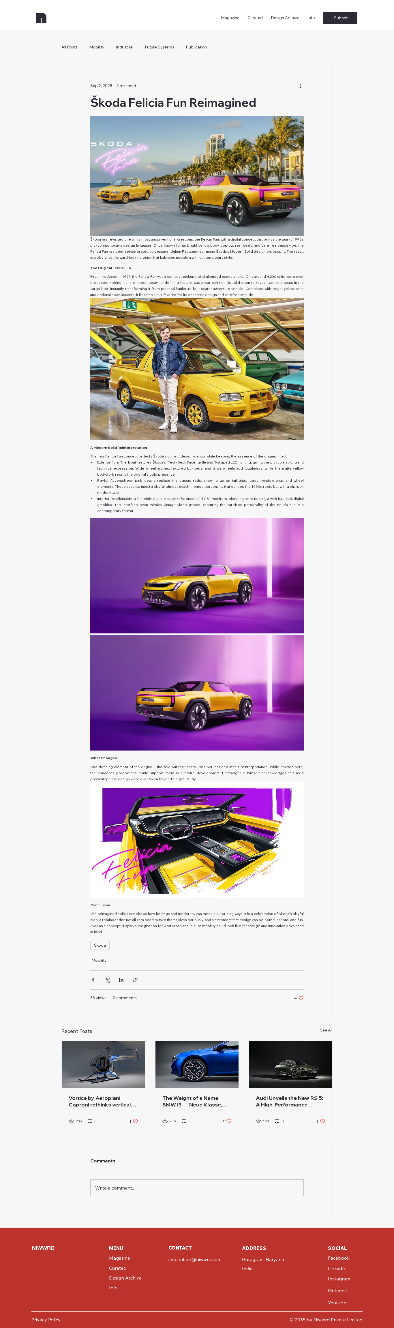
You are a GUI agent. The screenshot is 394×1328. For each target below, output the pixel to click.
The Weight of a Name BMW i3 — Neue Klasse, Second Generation (192, 1101)
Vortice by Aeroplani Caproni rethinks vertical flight (100, 1101)
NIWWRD (43, 1248)
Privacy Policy (46, 1320)
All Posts (69, 47)
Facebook (339, 1258)
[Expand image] (197, 176)
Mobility (96, 47)
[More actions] (300, 85)
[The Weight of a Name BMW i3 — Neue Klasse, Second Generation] (197, 1064)
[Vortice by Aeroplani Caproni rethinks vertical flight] (103, 1064)
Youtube (337, 1303)
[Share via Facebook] (93, 980)
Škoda (100, 945)
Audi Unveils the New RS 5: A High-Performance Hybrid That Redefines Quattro (289, 1101)
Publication (196, 47)
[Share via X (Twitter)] (107, 980)
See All (326, 1030)
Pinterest (337, 1290)
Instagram (339, 1279)
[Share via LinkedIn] (121, 980)
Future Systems (159, 47)
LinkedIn (337, 1268)
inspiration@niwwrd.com (195, 1259)
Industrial (124, 47)
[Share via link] (135, 980)
